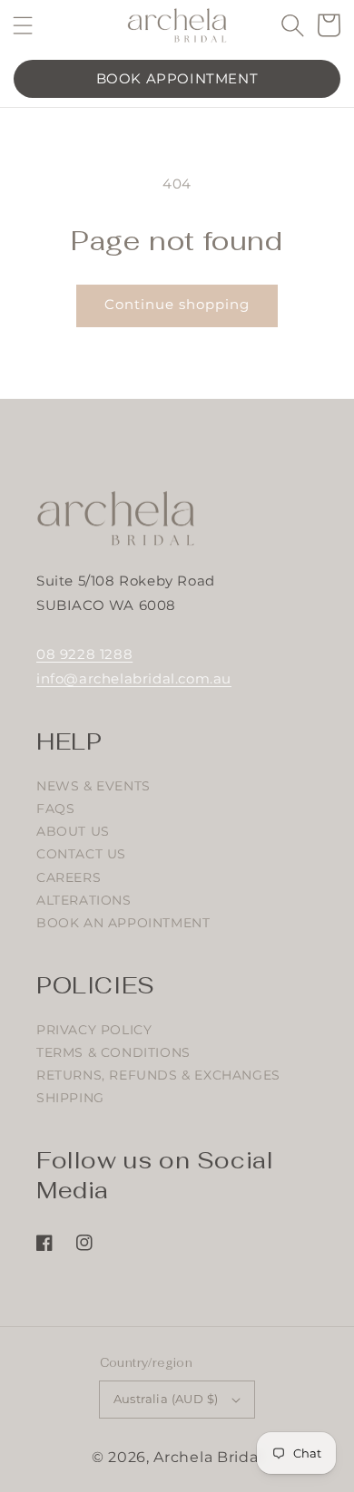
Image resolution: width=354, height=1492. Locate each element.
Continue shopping (177, 304)
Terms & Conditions (113, 1052)
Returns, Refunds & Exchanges (158, 1075)
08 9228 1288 (84, 654)
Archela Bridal (207, 1457)
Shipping (70, 1098)
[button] (23, 25)
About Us (73, 831)
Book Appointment (177, 78)
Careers (68, 877)
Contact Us (81, 854)
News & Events (93, 786)
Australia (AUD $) (166, 1398)
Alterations (84, 900)
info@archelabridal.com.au (133, 678)
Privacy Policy (94, 1030)
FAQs (55, 808)
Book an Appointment (123, 923)
